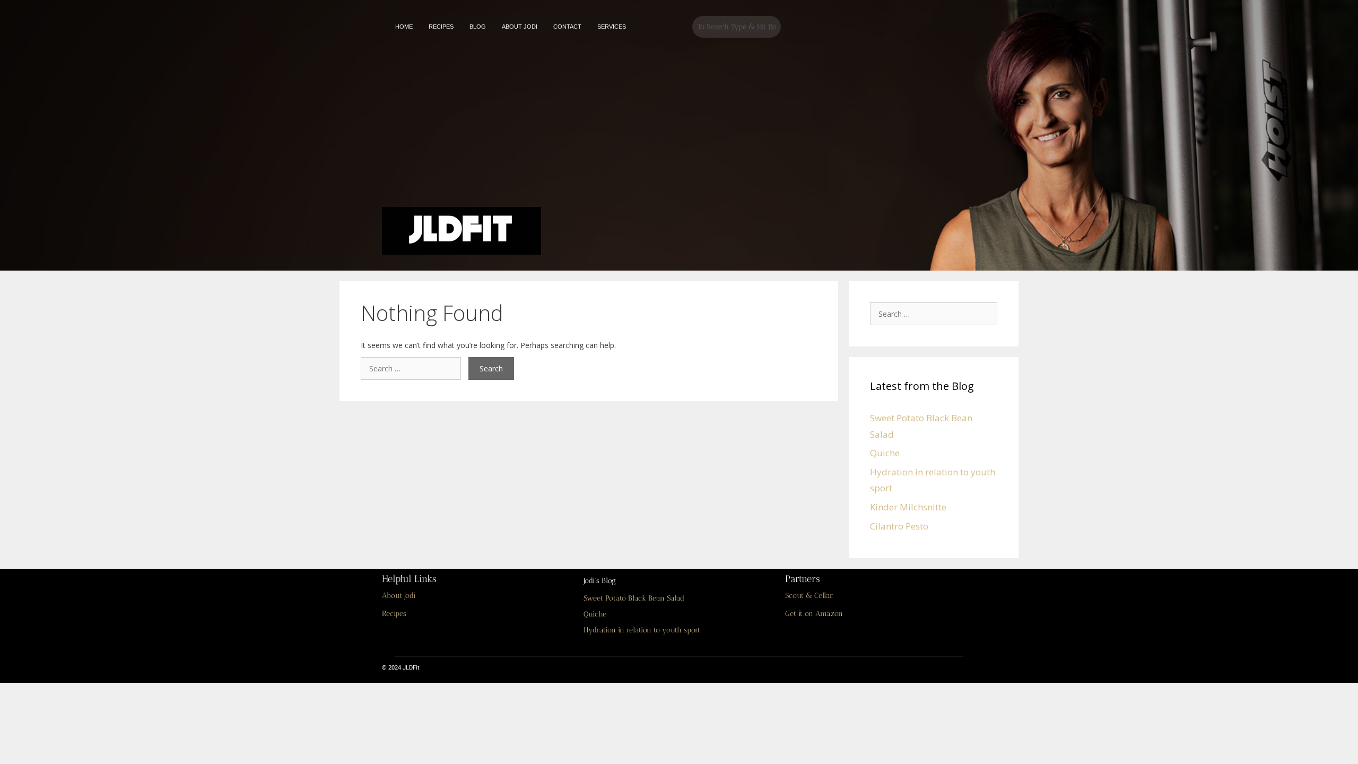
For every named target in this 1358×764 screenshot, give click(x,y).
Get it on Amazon (814, 613)
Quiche (885, 453)
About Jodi (398, 595)
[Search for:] (414, 368)
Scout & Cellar (809, 595)
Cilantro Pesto (899, 526)
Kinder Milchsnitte (908, 507)
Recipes (394, 613)
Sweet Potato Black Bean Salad (634, 598)
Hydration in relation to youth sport (642, 630)
